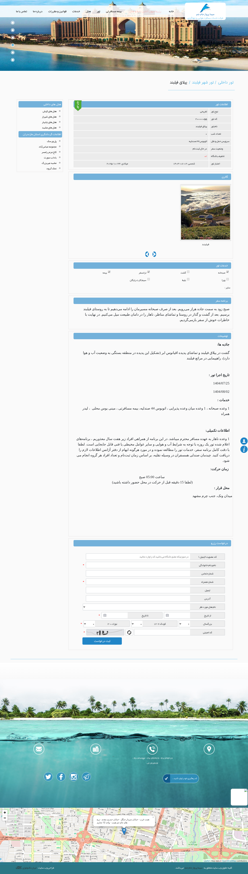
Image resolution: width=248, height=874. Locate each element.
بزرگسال (207, 623)
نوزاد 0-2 (112, 623)
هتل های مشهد (49, 127)
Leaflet (207, 860)
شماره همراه (207, 581)
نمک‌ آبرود (51, 168)
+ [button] (5, 812)
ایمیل (207, 590)
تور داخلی (226, 82)
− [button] (5, 818)
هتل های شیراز (49, 116)
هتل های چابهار (49, 122)
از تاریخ (207, 615)
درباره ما (37, 11)
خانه (171, 11)
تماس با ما (21, 11)
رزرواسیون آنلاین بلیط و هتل (145, 11)
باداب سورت (50, 157)
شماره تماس (207, 573)
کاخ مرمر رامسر (49, 152)
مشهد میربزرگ (49, 162)
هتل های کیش (49, 111)
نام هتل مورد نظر (207, 606)
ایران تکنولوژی (29, 867)
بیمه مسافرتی (114, 11)
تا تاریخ (145, 615)
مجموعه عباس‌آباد (47, 146)
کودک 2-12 (160, 623)
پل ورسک (51, 141)
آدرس (207, 598)
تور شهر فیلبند (203, 82)
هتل (88, 11)
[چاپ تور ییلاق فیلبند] (78, 105)
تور (98, 11)
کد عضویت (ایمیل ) (207, 556)
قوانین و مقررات (57, 11)
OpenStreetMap (229, 860)
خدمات (76, 11)
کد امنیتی (207, 632)
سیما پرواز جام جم (193, 867)
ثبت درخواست (102, 641)
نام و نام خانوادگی (207, 565)
